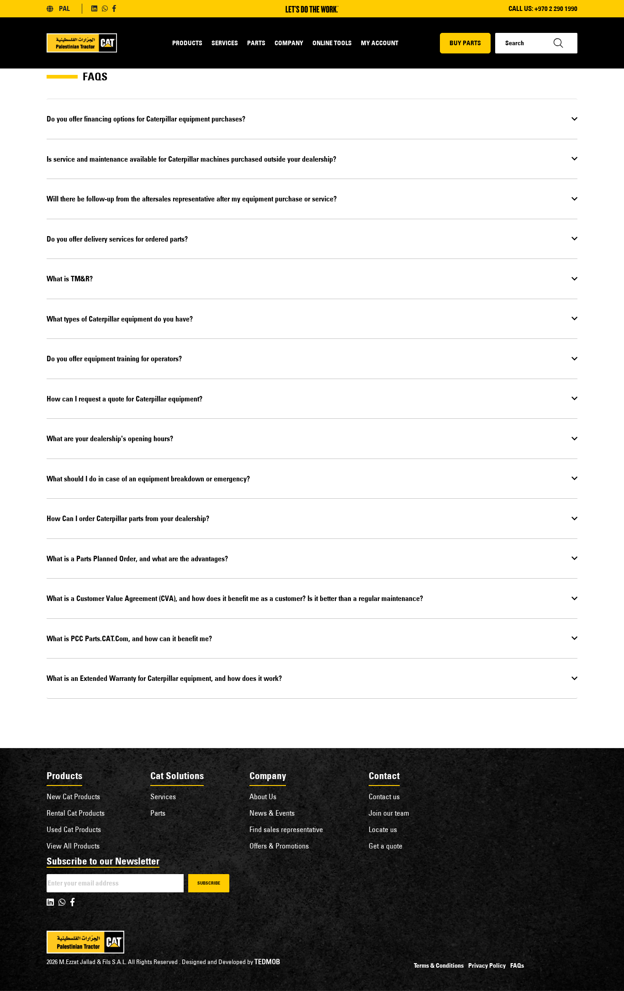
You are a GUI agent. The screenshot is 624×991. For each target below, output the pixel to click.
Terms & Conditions (439, 965)
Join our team (389, 812)
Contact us (384, 796)
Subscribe (208, 883)
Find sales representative (286, 829)
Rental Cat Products (76, 812)
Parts (256, 43)
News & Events (272, 812)
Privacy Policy (487, 965)
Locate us (383, 829)
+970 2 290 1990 (555, 8)
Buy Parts (465, 43)
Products (187, 43)
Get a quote (385, 845)
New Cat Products (73, 796)
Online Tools (332, 43)
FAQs (517, 965)
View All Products (73, 845)
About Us (262, 796)
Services (225, 43)
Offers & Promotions (279, 845)
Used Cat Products (74, 829)
